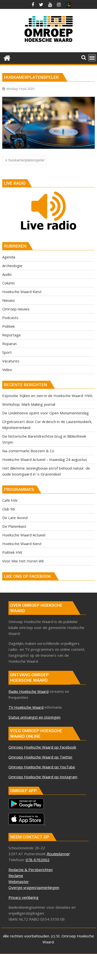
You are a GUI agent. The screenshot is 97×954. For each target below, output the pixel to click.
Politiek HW (12, 552)
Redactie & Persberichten (30, 869)
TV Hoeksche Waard (26, 707)
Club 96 (8, 508)
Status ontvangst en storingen (34, 717)
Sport (7, 352)
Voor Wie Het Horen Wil (23, 560)
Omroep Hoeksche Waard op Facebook (42, 747)
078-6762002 (37, 859)
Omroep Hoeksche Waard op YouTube (41, 766)
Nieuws (8, 300)
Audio (7, 274)
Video (7, 369)
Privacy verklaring (23, 897)
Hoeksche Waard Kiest (22, 291)
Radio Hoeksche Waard (28, 691)
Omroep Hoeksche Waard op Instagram (42, 776)
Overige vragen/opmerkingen (33, 887)
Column (8, 282)
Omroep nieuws (16, 308)
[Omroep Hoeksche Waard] (7, 57)
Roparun (9, 343)
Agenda (8, 256)
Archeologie (12, 265)
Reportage (11, 334)
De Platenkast (14, 526)
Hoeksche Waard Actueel (23, 534)
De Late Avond (15, 517)
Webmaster (18, 881)
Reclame (15, 875)
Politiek (8, 326)
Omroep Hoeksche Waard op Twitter (40, 756)
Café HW (9, 500)
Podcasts (10, 317)
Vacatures (10, 360)
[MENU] (92, 57)
